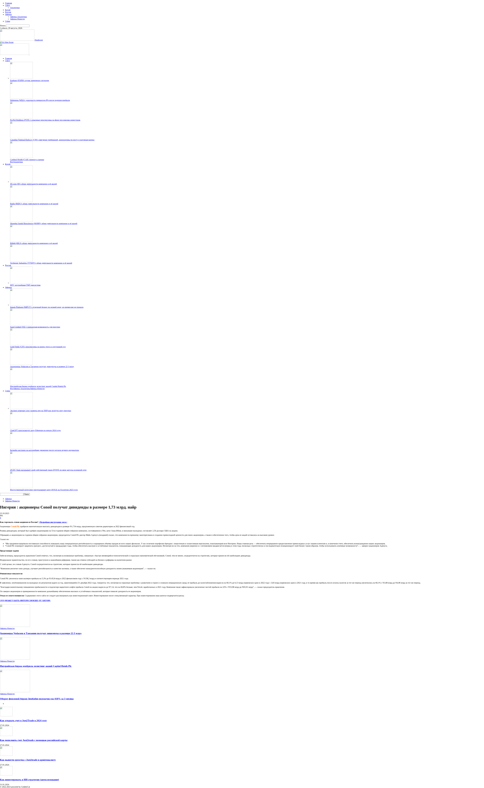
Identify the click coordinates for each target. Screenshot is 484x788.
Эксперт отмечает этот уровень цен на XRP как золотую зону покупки (40, 411)
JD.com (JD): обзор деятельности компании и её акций (33, 184)
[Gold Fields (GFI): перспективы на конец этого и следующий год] (21, 344)
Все (11, 162)
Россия (8, 12)
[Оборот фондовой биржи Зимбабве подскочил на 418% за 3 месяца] (15, 691)
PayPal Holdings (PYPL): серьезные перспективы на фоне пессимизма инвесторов (45, 120)
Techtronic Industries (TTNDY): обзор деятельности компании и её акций (41, 263)
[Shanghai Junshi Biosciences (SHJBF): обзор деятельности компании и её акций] (21, 221)
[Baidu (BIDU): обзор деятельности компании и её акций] (21, 201)
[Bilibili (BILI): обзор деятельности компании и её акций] (21, 241)
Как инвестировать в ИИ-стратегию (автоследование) (29, 779)
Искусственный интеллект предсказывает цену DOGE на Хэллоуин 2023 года (44, 490)
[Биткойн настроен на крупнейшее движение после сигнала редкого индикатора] (21, 448)
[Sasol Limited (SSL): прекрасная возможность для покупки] (21, 325)
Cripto (7, 21)
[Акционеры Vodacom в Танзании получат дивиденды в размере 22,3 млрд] (21, 364)
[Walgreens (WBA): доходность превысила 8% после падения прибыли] (21, 98)
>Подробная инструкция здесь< (53, 522)
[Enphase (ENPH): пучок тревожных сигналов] (21, 78)
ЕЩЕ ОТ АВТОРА (41, 600)
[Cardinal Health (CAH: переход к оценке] (21, 157)
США (7, 5)
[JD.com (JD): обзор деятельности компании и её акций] (21, 182)
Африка (8, 14)
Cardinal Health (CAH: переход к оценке (27, 160)
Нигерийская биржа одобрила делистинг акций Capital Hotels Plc (38, 386)
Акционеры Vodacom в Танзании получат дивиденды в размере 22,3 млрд (42, 366)
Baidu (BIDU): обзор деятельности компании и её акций (34, 204)
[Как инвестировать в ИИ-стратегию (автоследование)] (6, 775)
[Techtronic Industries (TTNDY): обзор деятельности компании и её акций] (21, 261)
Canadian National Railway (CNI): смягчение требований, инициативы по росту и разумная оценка (52, 140)
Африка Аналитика (18, 17)
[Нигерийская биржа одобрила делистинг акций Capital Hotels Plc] (21, 384)
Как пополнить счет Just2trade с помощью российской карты (33, 740)
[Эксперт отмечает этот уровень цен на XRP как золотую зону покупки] (21, 408)
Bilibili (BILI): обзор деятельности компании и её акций (34, 243)
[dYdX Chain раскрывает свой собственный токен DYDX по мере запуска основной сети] (21, 468)
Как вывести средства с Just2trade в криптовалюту (28, 760)
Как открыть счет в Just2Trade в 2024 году (23, 720)
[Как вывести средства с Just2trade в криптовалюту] (6, 755)
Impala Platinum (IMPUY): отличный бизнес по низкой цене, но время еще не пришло (46, 307)
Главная (8, 3)
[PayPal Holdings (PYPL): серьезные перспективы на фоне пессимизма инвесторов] (21, 118)
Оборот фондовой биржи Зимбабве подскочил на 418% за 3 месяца (37, 698)
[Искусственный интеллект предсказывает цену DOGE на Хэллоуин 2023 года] (21, 487)
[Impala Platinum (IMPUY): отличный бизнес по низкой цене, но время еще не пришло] (21, 305)
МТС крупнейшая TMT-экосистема (25, 285)
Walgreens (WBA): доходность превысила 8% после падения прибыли (40, 100)
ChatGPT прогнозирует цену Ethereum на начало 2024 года (35, 430)
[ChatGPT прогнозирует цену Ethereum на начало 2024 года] (21, 428)
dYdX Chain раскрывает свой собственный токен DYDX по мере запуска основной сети (48, 470)
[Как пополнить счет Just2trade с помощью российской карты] (6, 735)
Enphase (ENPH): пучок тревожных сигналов (29, 80)
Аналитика (15, 8)
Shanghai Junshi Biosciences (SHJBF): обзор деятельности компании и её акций (43, 223)
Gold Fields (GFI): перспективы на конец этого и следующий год (38, 347)
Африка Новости (17, 19)
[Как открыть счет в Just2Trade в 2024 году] (6, 716)
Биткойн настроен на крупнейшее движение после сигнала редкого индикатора (44, 450)
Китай (7, 10)
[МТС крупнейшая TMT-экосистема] (21, 283)
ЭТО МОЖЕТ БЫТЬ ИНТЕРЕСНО (16, 600)
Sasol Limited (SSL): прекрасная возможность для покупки (35, 327)
